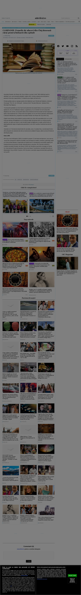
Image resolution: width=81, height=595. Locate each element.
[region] (40, 580)
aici (11, 585)
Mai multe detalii (24, 575)
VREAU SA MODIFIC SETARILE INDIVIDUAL (72, 580)
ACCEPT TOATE (72, 575)
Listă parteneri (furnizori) (42, 579)
